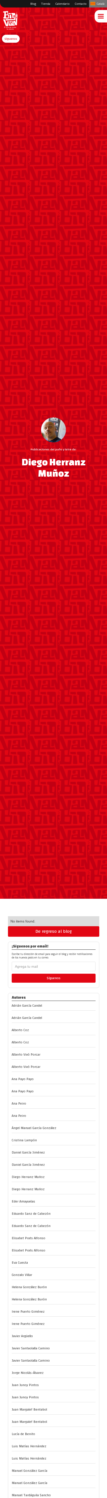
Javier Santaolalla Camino (31, 1348)
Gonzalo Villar (22, 1275)
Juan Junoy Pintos (25, 1385)
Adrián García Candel (27, 1005)
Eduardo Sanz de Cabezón (31, 1213)
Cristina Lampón (24, 1140)
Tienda (45, 3)
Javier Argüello (22, 1336)
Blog (33, 3)
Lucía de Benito (23, 1434)
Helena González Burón (29, 1287)
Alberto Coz (20, 1030)
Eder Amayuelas (23, 1201)
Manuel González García (29, 1471)
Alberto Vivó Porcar (26, 1054)
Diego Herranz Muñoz (28, 1177)
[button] (11, 39)
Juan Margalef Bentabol (29, 1409)
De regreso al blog (53, 931)
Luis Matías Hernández (29, 1446)
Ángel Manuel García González (34, 1128)
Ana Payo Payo (23, 1079)
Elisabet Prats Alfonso (28, 1238)
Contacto (81, 3)
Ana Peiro (19, 1103)
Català (101, 3)
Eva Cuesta (20, 1262)
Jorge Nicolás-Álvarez (28, 1373)
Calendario (62, 3)
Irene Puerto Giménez (28, 1311)
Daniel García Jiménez (28, 1152)
